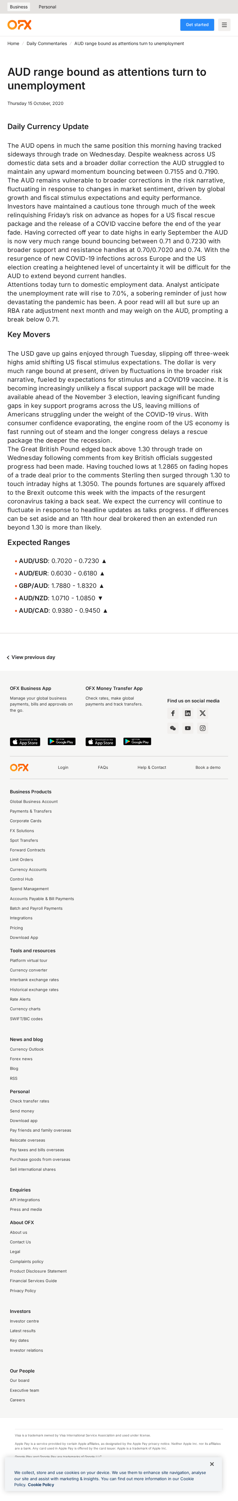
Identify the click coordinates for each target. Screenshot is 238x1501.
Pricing (16, 928)
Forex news (21, 1059)
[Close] (212, 1464)
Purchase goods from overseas (40, 1159)
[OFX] (19, 25)
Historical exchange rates (34, 989)
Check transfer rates (29, 1101)
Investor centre (24, 1321)
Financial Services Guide (33, 1280)
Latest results (23, 1330)
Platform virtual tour (28, 960)
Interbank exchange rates (34, 979)
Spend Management (29, 888)
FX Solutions (22, 830)
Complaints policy (26, 1261)
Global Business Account (34, 801)
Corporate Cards (26, 820)
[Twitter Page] (202, 713)
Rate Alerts (20, 999)
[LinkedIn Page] (187, 713)
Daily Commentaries (47, 43)
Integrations (21, 918)
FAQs (103, 767)
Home (13, 43)
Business (19, 6)
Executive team (24, 1390)
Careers (17, 1400)
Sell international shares (33, 1169)
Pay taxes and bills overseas (37, 1149)
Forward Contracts (27, 850)
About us (18, 1232)
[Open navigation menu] (224, 25)
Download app (23, 1120)
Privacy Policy (23, 1290)
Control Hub (21, 879)
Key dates (19, 1340)
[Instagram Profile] (202, 728)
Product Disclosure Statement (38, 1271)
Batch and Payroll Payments (36, 908)
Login (63, 767)
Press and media (26, 1209)
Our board (19, 1380)
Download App (24, 937)
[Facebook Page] (172, 713)
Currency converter (28, 970)
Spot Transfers (24, 840)
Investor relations (26, 1350)
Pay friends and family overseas (40, 1130)
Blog (14, 1068)
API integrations (25, 1199)
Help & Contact (152, 767)
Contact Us (20, 1242)
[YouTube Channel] (187, 728)
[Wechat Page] (172, 728)
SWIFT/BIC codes (26, 1018)
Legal (15, 1251)
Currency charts (25, 1009)
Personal (47, 6)
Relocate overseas (27, 1140)
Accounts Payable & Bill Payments (42, 898)
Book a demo (208, 767)
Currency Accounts (28, 869)
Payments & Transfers (31, 811)
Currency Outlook (27, 1049)
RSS (13, 1078)
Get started (197, 24)
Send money (22, 1111)
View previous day (32, 657)
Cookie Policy (41, 1484)
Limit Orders (21, 859)
